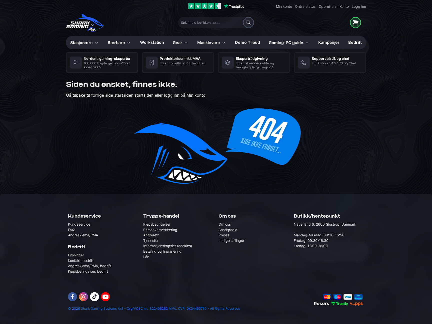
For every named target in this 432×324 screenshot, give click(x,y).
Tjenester (150, 240)
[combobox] (216, 22)
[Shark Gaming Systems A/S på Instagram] (83, 296)
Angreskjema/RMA (83, 235)
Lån (146, 257)
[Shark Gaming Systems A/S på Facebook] (72, 296)
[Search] (248, 22)
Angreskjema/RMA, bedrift (89, 266)
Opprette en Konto (333, 6)
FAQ (71, 230)
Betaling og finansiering (162, 251)
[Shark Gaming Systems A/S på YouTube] (105, 296)
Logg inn (359, 6)
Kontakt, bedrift (81, 260)
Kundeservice (79, 224)
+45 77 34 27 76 (330, 63)
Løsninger (76, 255)
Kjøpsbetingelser (156, 224)
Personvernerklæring (160, 230)
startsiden (124, 95)
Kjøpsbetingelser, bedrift (88, 271)
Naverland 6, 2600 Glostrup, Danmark (325, 224)
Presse (224, 235)
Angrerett (151, 235)
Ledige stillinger (231, 240)
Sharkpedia (227, 230)
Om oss (224, 224)
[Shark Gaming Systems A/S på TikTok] (94, 296)
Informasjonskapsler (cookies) (167, 246)
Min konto (284, 6)
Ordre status (305, 6)
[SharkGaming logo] (85, 23)
